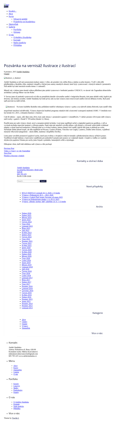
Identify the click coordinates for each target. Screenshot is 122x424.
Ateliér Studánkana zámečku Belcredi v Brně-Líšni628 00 (30, 170)
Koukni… (12, 11)
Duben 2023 (26, 235)
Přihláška (17, 45)
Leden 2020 (26, 261)
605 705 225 (22, 174)
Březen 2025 (26, 218)
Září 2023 (25, 230)
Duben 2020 (26, 254)
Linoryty (16, 386)
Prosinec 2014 (27, 304)
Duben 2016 (26, 297)
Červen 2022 (27, 237)
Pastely (16, 392)
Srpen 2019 (26, 263)
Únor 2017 (26, 284)
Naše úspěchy (19, 42)
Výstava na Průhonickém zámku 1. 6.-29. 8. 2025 (40, 199)
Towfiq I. (15, 418)
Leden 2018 (26, 276)
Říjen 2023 (26, 228)
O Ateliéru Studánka (22, 37)
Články (24, 322)
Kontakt (16, 40)
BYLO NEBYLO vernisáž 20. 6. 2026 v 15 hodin (41, 193)
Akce (11, 13)
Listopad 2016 (27, 288)
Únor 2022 (26, 239)
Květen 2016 (27, 295)
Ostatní (6, 74)
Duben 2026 (26, 213)
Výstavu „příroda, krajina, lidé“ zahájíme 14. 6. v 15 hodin (44, 202)
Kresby (16, 384)
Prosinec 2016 (27, 286)
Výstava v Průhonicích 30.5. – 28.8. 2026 (37, 195)
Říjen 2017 (26, 280)
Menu (6, 7)
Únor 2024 (26, 224)
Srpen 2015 (26, 301)
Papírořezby (18, 390)
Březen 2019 (26, 265)
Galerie (12, 27)
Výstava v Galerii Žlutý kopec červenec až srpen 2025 (42, 197)
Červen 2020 (27, 250)
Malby (15, 388)
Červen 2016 (27, 293)
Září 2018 (25, 269)
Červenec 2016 (27, 291)
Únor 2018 (26, 273)
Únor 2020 (26, 258)
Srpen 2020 (26, 248)
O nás (11, 34)
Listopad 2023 (27, 226)
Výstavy (16, 32)
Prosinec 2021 (27, 241)
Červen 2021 (27, 243)
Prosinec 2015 (27, 299)
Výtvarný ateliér (20, 19)
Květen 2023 (27, 233)
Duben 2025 (26, 215)
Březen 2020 (26, 256)
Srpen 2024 (26, 220)
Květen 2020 (27, 252)
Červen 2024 (27, 222)
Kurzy (11, 16)
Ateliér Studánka (23, 72)
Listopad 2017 (27, 278)
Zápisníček (13, 24)
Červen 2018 (27, 271)
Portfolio (17, 29)
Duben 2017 (26, 282)
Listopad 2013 (27, 308)
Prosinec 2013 (27, 306)
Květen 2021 (27, 245)
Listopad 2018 (27, 267)
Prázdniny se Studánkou (24, 21)
